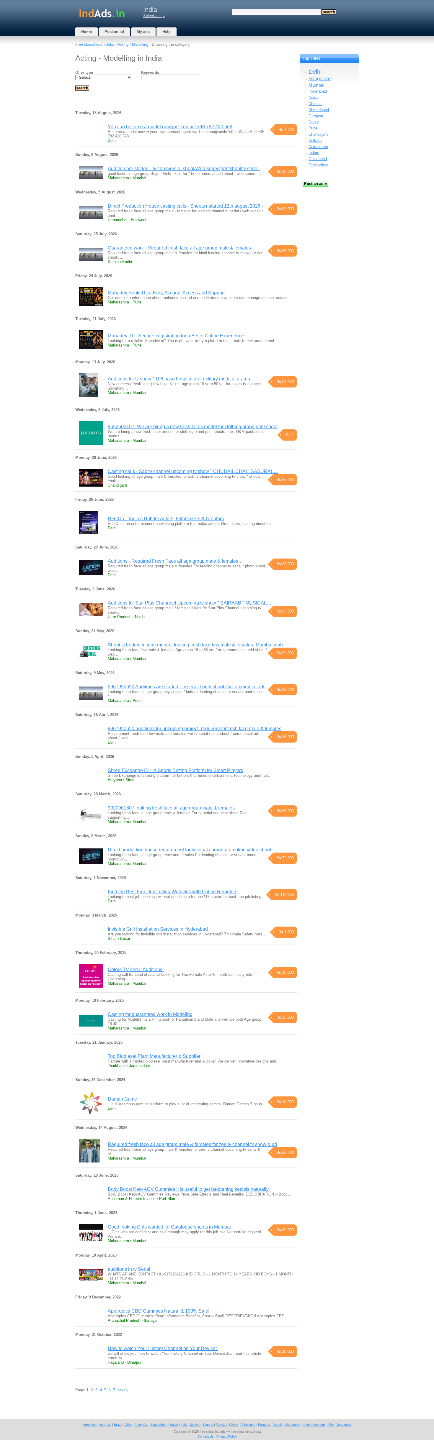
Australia (105, 1424)
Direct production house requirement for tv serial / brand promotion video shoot (189, 849)
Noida (313, 97)
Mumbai (316, 85)
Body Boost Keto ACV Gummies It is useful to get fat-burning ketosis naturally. (189, 1189)
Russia (278, 1424)
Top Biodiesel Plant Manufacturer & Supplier (154, 1056)
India (184, 1424)
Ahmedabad (319, 110)
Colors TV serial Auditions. (136, 969)
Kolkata (315, 140)
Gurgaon (316, 116)
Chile (128, 1424)
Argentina (90, 1424)
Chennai (315, 103)
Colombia (141, 1424)
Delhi (315, 71)
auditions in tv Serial (129, 1269)
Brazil (118, 1424)
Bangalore (320, 78)
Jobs (110, 44)
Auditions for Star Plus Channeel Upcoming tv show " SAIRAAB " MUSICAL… (189, 602)
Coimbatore (318, 147)
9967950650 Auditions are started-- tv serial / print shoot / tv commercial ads (186, 686)
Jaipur (314, 122)
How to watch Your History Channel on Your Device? (163, 1348)
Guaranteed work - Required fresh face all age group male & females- (180, 247)
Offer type (84, 72)
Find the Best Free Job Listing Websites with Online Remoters (172, 891)
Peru (234, 1424)
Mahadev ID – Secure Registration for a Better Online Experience (176, 335)
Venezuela (343, 1424)
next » (123, 1390)
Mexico (195, 1424)
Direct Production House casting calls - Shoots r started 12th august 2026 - (185, 205)
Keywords (150, 72)
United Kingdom (313, 1424)
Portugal (264, 1424)
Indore (314, 152)
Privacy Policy (226, 1436)
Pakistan (222, 1424)
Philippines (247, 1424)
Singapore (292, 1424)
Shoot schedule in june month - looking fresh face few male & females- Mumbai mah (195, 644)
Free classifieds (88, 44)
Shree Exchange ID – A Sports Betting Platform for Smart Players (175, 770)
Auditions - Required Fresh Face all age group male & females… (175, 561)
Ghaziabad (318, 159)
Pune (313, 128)
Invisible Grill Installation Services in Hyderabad (158, 929)
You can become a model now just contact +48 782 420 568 (170, 126)
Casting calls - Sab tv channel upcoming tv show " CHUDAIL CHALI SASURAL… (193, 471)
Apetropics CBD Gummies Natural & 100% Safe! (158, 1310)
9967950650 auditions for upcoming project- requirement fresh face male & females (194, 728)
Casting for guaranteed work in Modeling (150, 1014)
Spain (174, 1424)
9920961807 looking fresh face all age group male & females (171, 807)
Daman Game (122, 1098)
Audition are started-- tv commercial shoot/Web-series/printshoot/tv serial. (184, 168)
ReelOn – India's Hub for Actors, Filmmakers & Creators (166, 518)
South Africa (158, 1424)
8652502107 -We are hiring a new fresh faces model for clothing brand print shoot (193, 426)
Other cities (318, 165)
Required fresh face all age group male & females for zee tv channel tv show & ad (192, 1144)
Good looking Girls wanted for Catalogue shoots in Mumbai (169, 1226)
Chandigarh (318, 134)
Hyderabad (318, 91)
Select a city (154, 16)
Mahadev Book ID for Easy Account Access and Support (166, 292)
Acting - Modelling (133, 44)
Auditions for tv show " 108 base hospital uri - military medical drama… (181, 378)
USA (330, 1424)
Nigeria (208, 1424)
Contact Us (206, 1436)
